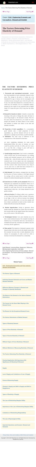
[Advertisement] (18, 65)
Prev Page (7, 11)
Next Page (29, 11)
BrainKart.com (13, 2)
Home (2, 7)
